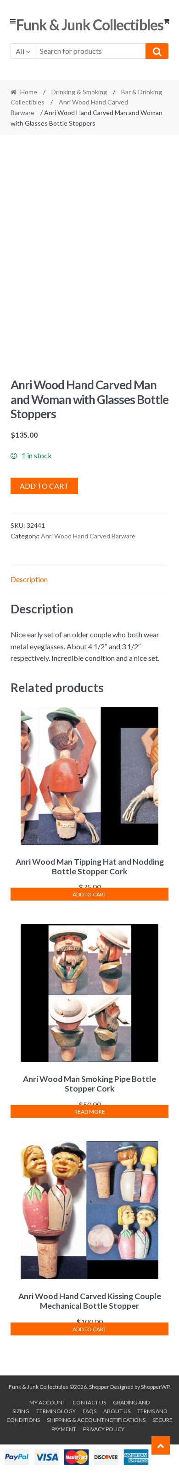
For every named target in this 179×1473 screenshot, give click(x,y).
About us (116, 1411)
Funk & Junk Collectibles (89, 25)
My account (47, 1402)
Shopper (99, 1386)
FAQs (89, 1411)
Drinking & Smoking (79, 92)
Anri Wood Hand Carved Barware (88, 536)
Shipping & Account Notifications (96, 1419)
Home (28, 92)
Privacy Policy (103, 1429)
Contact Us (89, 1402)
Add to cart (44, 485)
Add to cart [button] (89, 894)
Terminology (56, 1411)
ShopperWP (155, 1386)
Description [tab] (29, 579)
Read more (89, 1111)
